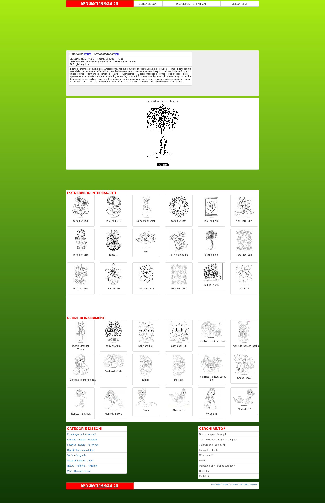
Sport (91, 460)
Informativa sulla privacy (239, 484)
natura (87, 54)
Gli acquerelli (206, 455)
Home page (215, 484)
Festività (71, 444)
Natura (70, 465)
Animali (81, 439)
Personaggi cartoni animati (81, 434)
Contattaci (204, 471)
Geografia (80, 455)
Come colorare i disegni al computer (218, 439)
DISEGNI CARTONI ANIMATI (191, 3)
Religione (93, 465)
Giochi (70, 450)
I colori (202, 460)
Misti (69, 471)
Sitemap (225, 484)
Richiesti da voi (82, 471)
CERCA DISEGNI (148, 3)
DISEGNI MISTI (239, 3)
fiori (116, 54)
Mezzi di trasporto (76, 460)
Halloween (93, 444)
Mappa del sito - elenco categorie (217, 465)
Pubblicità (204, 476)
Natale (81, 444)
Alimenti (71, 439)
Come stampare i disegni (212, 434)
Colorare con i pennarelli (212, 444)
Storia (70, 455)
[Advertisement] (162, 28)
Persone (81, 465)
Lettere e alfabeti (85, 450)
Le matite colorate (208, 450)
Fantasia (92, 439)
